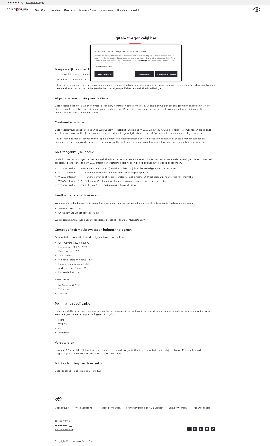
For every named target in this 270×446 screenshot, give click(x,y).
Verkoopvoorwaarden (109, 407)
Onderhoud (107, 9)
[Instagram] (195, 429)
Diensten (122, 9)
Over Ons (40, 9)
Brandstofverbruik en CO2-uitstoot (144, 407)
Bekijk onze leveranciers (103, 66)
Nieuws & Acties (87, 9)
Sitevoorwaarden (178, 407)
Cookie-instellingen (104, 74)
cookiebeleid (142, 60)
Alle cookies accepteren (166, 74)
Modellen (55, 9)
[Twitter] (213, 429)
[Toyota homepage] (256, 9)
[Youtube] (207, 429)
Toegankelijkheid (201, 407)
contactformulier (91, 212)
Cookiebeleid (62, 407)
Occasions (69, 9)
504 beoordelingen (35, 2)
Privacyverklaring (83, 407)
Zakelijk (135, 9)
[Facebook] (189, 429)
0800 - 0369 (75, 208)
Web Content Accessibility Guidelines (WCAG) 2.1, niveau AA (131, 129)
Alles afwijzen (144, 74)
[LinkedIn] (201, 429)
